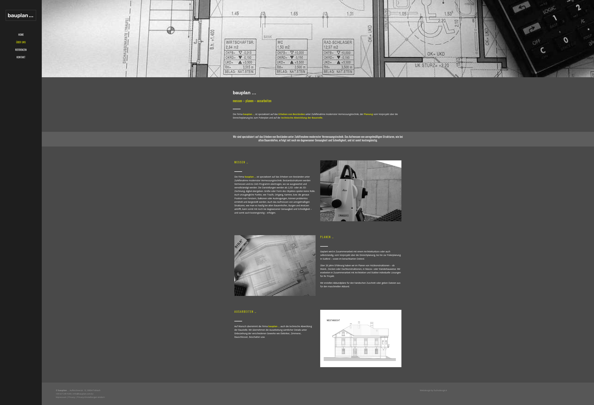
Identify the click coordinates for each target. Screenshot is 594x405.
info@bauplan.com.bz (83, 393)
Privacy (71, 397)
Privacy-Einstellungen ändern (91, 397)
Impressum (61, 397)
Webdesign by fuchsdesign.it (433, 390)
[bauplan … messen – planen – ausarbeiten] (21, 15)
